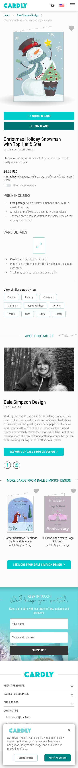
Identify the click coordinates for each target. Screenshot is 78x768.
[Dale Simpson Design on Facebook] (7, 465)
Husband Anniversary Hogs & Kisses (57, 539)
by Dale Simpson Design (20, 545)
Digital (43, 313)
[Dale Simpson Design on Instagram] (16, 465)
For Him (11, 313)
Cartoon (11, 297)
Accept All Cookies (57, 758)
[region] (39, 744)
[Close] (69, 730)
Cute (27, 313)
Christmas (12, 305)
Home (7, 15)
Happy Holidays (35, 305)
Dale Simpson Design (27, 15)
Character (48, 297)
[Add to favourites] (71, 28)
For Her (56, 305)
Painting (29, 297)
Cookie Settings (26, 758)
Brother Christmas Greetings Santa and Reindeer (20, 539)
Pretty (59, 313)
